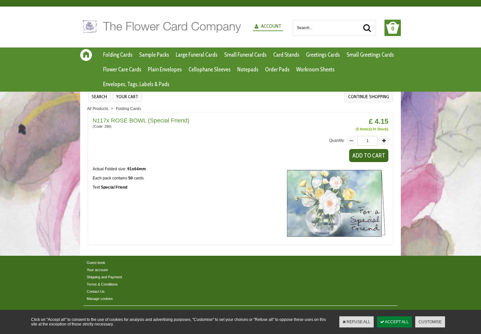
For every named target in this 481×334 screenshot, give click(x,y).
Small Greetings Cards (370, 54)
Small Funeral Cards (245, 54)
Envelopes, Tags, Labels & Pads (136, 84)
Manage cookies (100, 299)
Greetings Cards (323, 54)
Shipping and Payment (104, 277)
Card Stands (286, 54)
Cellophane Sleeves (209, 69)
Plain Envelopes (165, 69)
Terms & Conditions (102, 284)
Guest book (96, 263)
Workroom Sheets (315, 69)
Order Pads (277, 69)
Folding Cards (118, 54)
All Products (97, 108)
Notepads (247, 69)
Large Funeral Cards (197, 54)
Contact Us (96, 291)
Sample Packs (154, 54)
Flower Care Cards (122, 69)
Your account (97, 270)
